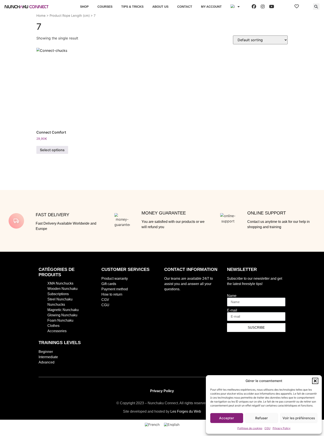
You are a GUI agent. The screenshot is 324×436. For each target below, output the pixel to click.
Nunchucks (56, 304)
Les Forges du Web (185, 411)
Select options (52, 150)
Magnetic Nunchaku (63, 310)
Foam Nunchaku (60, 320)
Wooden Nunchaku (62, 289)
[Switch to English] (172, 424)
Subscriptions (58, 294)
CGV (105, 300)
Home (41, 16)
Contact (184, 6)
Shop (84, 6)
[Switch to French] (152, 424)
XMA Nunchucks (60, 283)
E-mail (232, 310)
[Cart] (306, 6)
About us (160, 6)
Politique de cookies (249, 428)
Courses (104, 6)
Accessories (57, 331)
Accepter (226, 418)
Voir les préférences (299, 418)
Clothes (53, 326)
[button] (315, 381)
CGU (267, 428)
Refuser (261, 418)
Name (231, 296)
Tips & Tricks (132, 6)
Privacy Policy (281, 428)
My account (211, 6)
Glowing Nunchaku (62, 315)
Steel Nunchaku (60, 299)
